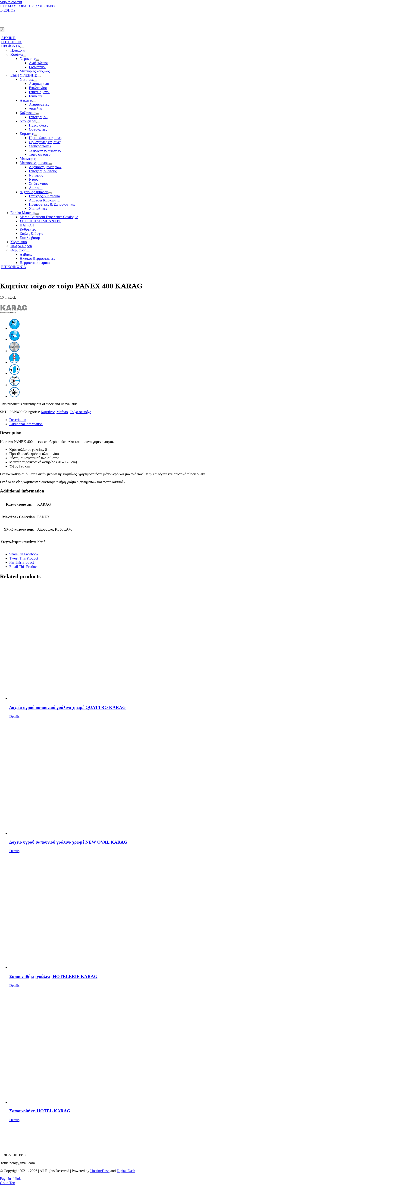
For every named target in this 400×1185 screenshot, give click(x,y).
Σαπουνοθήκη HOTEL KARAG (39, 1110)
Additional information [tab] (26, 424)
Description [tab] (17, 420)
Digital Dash (126, 1171)
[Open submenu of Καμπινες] (35, 135)
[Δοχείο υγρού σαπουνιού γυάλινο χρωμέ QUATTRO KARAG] (204, 642)
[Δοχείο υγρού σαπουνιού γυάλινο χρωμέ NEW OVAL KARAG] (204, 777)
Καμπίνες (48, 412)
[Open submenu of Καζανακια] (37, 114)
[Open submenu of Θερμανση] (28, 251)
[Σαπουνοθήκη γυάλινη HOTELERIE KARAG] (204, 911)
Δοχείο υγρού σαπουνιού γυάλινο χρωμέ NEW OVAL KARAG (68, 842)
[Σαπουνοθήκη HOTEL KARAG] (204, 1046)
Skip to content (11, 2)
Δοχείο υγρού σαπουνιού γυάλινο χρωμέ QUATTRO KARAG (67, 707)
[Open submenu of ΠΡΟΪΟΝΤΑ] (22, 47)
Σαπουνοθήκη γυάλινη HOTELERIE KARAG (53, 976)
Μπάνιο (62, 412)
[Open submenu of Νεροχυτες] (37, 60)
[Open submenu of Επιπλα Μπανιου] (37, 214)
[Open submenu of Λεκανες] (34, 101)
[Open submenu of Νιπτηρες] (35, 80)
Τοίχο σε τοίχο (80, 412)
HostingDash (99, 1171)
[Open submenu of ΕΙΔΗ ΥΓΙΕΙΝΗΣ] (39, 76)
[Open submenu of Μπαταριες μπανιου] (50, 164)
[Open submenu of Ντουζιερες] (38, 122)
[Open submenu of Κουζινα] (24, 55)
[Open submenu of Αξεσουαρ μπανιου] (50, 193)
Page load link (10, 1179)
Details (14, 716)
